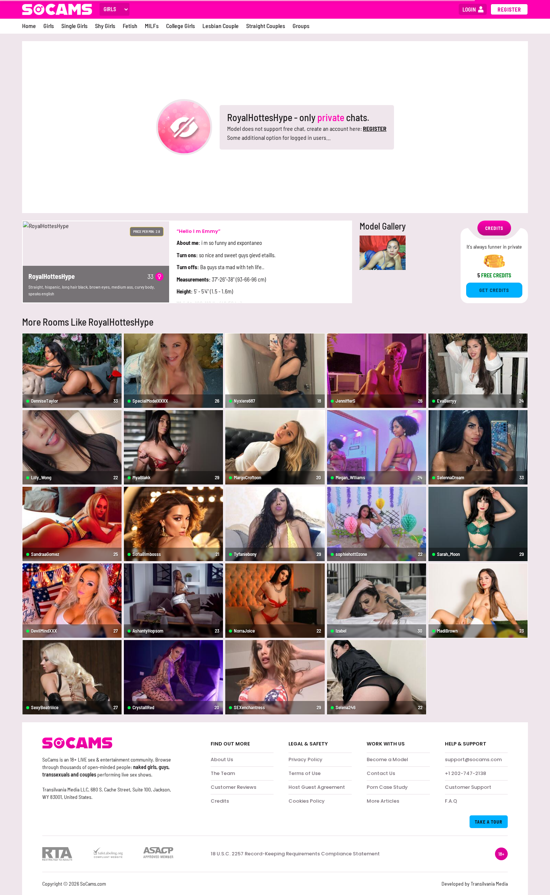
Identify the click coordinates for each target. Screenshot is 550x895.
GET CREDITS (494, 290)
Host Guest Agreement (316, 787)
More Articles (383, 801)
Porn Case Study (387, 787)
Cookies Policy (306, 801)
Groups (301, 25)
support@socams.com (473, 759)
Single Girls (74, 25)
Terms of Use (304, 773)
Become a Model (387, 759)
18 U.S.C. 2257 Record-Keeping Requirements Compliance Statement (295, 854)
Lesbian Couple (220, 25)
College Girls (180, 25)
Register (509, 9)
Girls (48, 25)
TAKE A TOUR (488, 821)
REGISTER (374, 128)
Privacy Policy (305, 759)
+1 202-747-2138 (465, 773)
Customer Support (468, 787)
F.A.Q (451, 801)
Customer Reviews (233, 787)
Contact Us (381, 773)
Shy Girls (105, 25)
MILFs (152, 25)
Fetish (130, 25)
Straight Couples (265, 25)
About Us (222, 759)
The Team (223, 773)
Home (29, 25)
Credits (220, 801)
